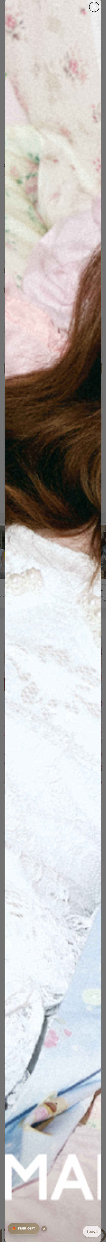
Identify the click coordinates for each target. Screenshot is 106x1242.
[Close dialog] (94, 7)
